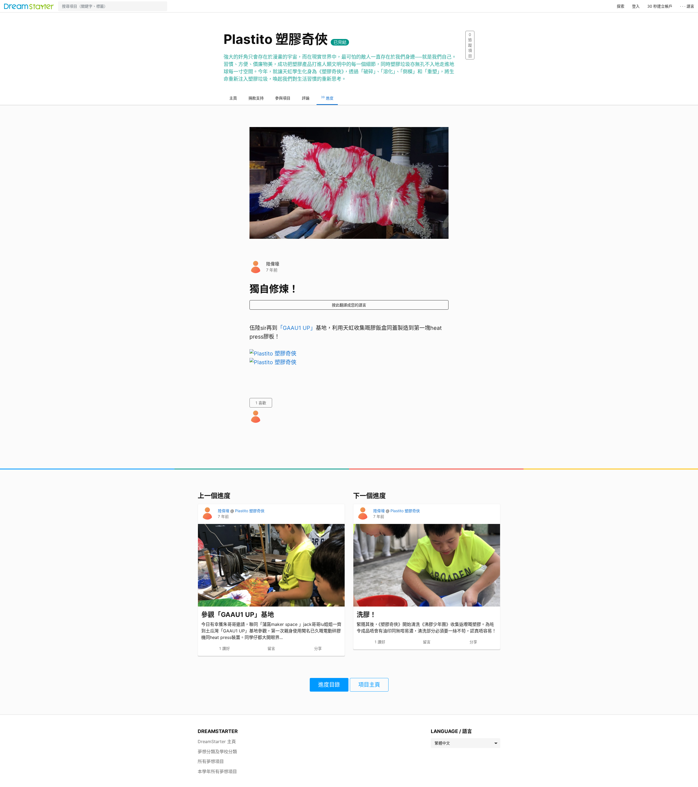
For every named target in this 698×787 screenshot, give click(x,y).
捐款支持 (256, 98)
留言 (271, 648)
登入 (636, 6)
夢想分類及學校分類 (217, 751)
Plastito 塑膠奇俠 (249, 510)
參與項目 (282, 98)
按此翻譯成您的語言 (349, 305)
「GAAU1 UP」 (296, 328)
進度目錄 (329, 685)
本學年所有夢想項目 (217, 771)
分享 (318, 648)
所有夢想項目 (211, 761)
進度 (327, 97)
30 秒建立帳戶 (659, 6)
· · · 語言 (687, 6)
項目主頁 (369, 685)
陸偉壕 (272, 264)
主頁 (233, 98)
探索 (620, 6)
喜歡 (260, 402)
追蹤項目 (470, 45)
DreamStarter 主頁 (217, 741)
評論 (305, 98)
